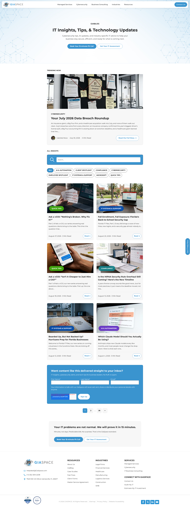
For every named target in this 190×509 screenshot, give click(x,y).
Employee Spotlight (58, 175)
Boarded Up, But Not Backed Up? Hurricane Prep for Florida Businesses (68, 338)
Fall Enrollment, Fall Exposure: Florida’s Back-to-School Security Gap (118, 218)
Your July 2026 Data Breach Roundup (80, 118)
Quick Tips (115, 175)
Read (87, 236)
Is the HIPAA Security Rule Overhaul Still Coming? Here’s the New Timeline (119, 278)
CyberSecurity (118, 170)
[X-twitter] (148, 502)
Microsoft (101, 175)
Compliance (101, 170)
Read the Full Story (126, 138)
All (50, 170)
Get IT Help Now (188, 246)
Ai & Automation (63, 170)
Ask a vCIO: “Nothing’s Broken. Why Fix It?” (69, 218)
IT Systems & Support (82, 175)
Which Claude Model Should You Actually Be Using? (119, 338)
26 (99, 410)
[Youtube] (157, 502)
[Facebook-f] (143, 502)
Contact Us (180, 4)
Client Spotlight (84, 170)
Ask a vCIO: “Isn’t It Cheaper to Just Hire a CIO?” (70, 278)
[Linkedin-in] (152, 502)
